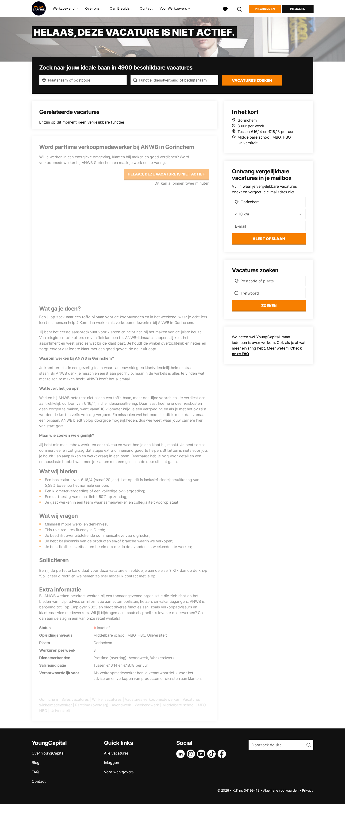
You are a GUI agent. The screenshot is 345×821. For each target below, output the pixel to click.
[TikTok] (212, 754)
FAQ (35, 772)
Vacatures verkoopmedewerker (152, 699)
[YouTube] (202, 754)
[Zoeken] (240, 8)
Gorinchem (48, 699)
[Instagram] (192, 754)
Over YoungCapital (48, 753)
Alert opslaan (269, 238)
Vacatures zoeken (252, 80)
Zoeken (269, 305)
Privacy (307, 790)
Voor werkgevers (119, 772)
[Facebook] (223, 754)
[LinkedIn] (181, 754)
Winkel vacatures (107, 699)
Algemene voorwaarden (281, 790)
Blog (35, 762)
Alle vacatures (116, 753)
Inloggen (297, 9)
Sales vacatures (75, 699)
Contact (146, 8)
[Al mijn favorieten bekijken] (225, 8)
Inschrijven (265, 9)
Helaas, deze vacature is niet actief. (167, 174)
